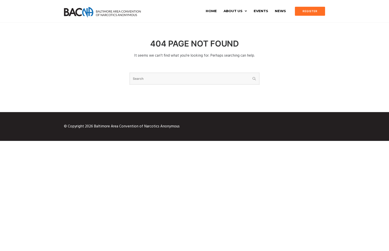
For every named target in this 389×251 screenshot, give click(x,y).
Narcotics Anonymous (162, 126)
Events (261, 11)
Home (211, 11)
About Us (233, 11)
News (280, 11)
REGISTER (310, 11)
